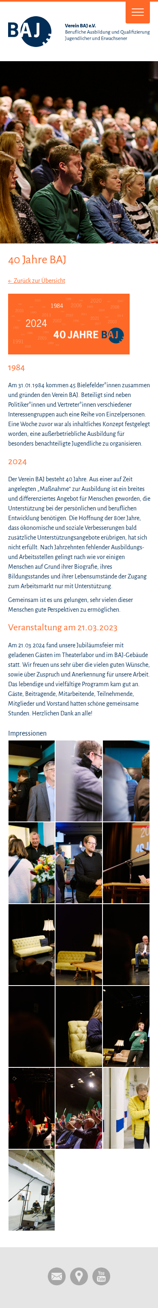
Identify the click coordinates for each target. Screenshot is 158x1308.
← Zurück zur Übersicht (36, 280)
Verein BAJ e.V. (79, 31)
